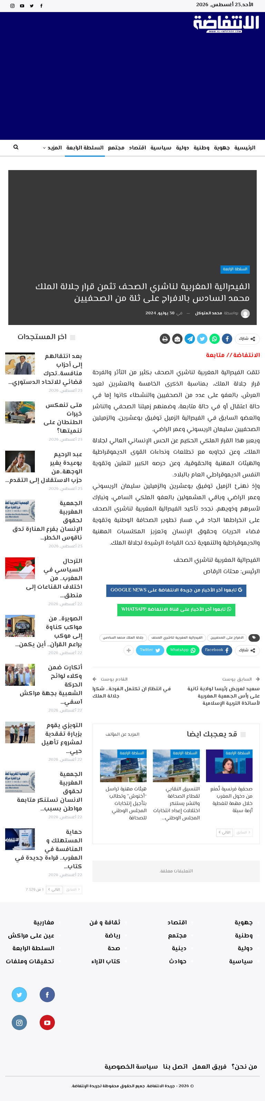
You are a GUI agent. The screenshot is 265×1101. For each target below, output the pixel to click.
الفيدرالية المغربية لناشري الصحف (177, 637)
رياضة (112, 936)
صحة (114, 949)
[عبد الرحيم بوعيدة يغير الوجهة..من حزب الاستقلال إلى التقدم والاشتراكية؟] (20, 462)
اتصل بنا (175, 1067)
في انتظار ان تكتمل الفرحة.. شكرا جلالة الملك (131, 692)
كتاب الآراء (105, 962)
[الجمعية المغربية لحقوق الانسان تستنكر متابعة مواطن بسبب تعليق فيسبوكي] (20, 781)
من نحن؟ (244, 1067)
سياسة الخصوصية (131, 1067)
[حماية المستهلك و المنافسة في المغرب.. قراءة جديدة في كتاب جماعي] (20, 839)
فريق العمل (209, 1067)
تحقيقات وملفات (30, 962)
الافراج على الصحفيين (227, 637)
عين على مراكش (31, 936)
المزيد (55, 148)
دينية (179, 949)
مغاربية (43, 923)
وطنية (201, 148)
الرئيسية (244, 148)
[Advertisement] (132, 88)
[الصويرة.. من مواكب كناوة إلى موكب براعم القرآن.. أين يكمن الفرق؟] (20, 626)
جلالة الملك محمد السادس (123, 637)
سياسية (160, 148)
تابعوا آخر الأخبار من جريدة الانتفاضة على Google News (174, 590)
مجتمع (116, 148)
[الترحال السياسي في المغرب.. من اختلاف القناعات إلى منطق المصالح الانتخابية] (20, 568)
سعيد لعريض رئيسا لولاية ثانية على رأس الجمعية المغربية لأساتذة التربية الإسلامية (223, 696)
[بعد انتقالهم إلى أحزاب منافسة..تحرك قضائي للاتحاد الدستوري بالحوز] (20, 364)
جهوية (222, 148)
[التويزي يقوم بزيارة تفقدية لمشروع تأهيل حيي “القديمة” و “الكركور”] (20, 733)
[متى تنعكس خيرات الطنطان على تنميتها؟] (20, 412)
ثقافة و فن (104, 923)
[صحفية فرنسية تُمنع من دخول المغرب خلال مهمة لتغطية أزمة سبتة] (229, 765)
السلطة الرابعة (85, 148)
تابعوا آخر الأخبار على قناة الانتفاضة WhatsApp (174, 610)
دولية (182, 148)
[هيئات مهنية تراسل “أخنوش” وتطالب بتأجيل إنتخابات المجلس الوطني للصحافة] (123, 765)
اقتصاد (137, 148)
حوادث (178, 962)
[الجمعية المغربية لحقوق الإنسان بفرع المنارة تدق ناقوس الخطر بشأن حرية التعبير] (20, 511)
